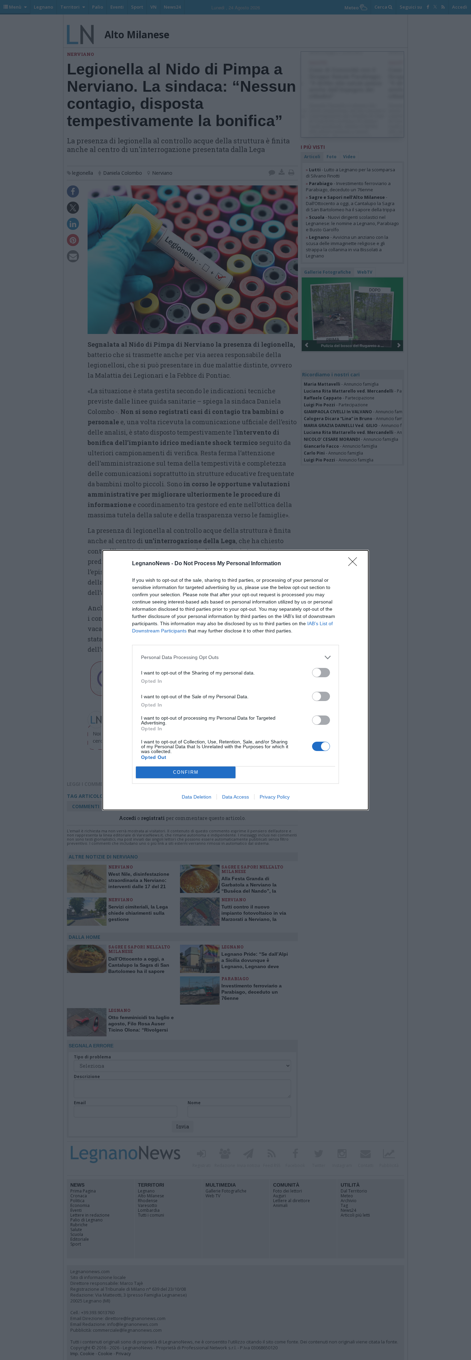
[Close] (354, 563)
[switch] (321, 672)
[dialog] (235, 680)
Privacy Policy (275, 797)
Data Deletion (196, 797)
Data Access (235, 797)
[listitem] (235, 657)
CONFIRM (186, 772)
